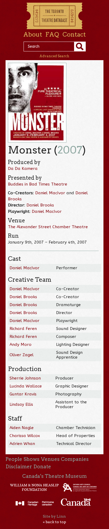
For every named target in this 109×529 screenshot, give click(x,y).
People (14, 459)
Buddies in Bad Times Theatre (37, 184)
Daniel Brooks (40, 205)
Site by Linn (54, 516)
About (32, 34)
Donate (42, 467)
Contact (74, 34)
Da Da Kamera (23, 168)
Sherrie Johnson (25, 378)
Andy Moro (20, 344)
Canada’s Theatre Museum (54, 476)
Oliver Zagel (22, 354)
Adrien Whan (22, 443)
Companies (75, 459)
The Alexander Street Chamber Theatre (48, 226)
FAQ (52, 34)
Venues (50, 459)
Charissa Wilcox (25, 435)
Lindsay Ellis (21, 404)
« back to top (54, 522)
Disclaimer (19, 467)
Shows (31, 459)
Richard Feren (23, 328)
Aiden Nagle (22, 427)
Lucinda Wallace (26, 386)
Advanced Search (54, 56)
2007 (69, 150)
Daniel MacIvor (50, 193)
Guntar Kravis (23, 394)
